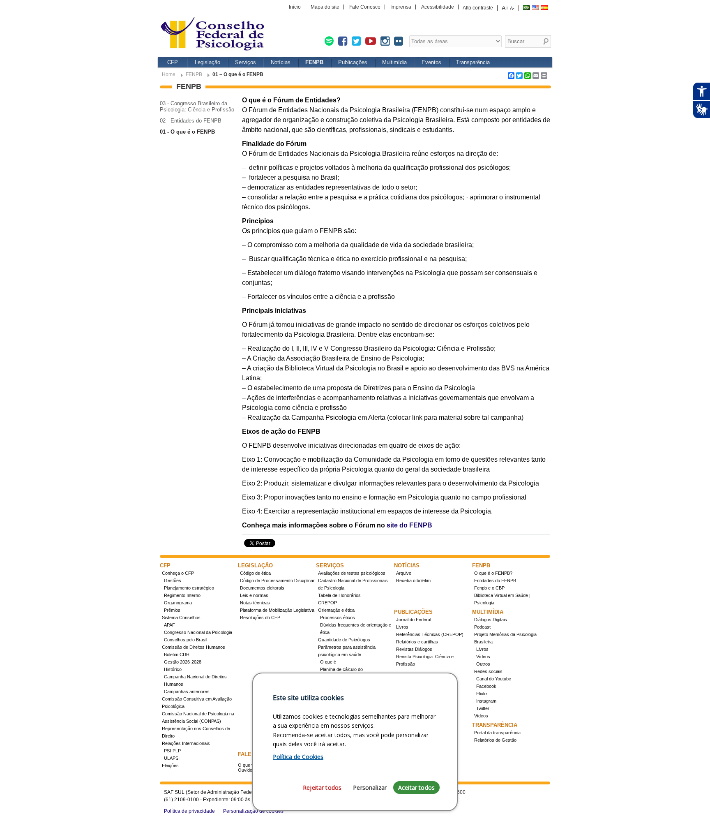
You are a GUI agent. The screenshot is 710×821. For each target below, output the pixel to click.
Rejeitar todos (322, 787)
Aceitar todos (416, 787)
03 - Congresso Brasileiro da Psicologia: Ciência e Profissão (197, 106)
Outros (483, 663)
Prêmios (172, 610)
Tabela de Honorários (339, 595)
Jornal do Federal (413, 619)
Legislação (207, 62)
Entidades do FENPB (495, 580)
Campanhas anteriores (187, 691)
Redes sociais (488, 671)
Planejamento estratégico (189, 587)
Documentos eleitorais (262, 587)
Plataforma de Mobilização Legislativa (277, 610)
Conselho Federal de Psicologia (215, 34)
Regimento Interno (182, 595)
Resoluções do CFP (260, 617)
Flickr (481, 693)
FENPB (314, 62)
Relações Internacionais (186, 743)
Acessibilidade (437, 7)
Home (168, 74)
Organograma (178, 602)
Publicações (352, 62)
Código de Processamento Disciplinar (277, 580)
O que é (328, 661)
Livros (402, 626)
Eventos (431, 62)
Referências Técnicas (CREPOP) (429, 634)
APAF (169, 624)
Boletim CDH (176, 654)
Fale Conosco (364, 7)
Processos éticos (337, 617)
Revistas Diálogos (414, 649)
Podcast (482, 626)
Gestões (172, 580)
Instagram (486, 700)
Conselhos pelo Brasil (185, 639)
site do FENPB (409, 525)
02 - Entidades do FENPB (190, 121)
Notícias (280, 62)
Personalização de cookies (253, 811)
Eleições (170, 765)
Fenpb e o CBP (489, 587)
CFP (172, 62)
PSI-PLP (172, 750)
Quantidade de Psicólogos (344, 639)
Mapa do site (325, 7)
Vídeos (483, 656)
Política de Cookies (298, 757)
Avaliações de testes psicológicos (351, 573)
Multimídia (394, 62)
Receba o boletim (413, 580)
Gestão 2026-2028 (182, 661)
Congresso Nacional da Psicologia (198, 632)
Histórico (173, 669)
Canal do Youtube (493, 678)
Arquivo (403, 573)
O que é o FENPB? (493, 573)
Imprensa (400, 7)
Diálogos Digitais (490, 619)
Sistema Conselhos (181, 617)
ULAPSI (172, 758)
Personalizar (370, 787)
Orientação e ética (336, 610)
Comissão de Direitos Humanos (193, 647)
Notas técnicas (255, 602)
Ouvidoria (247, 770)
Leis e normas (254, 595)
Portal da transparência (497, 732)
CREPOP (327, 602)
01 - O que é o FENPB (187, 132)
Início (295, 7)
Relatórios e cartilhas (417, 641)
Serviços (245, 62)
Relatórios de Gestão (495, 740)
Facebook (486, 686)
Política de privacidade (189, 811)
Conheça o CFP (178, 573)
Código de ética (255, 573)
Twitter (482, 708)
